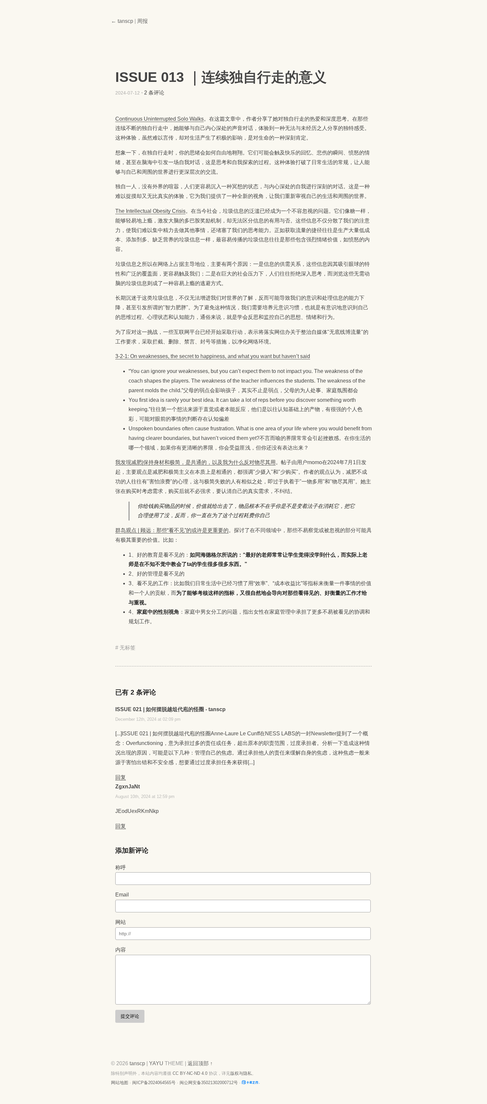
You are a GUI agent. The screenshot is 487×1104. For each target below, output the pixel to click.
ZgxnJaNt (127, 786)
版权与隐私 (241, 1073)
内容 (120, 949)
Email (122, 894)
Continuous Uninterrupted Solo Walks (159, 119)
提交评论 (130, 1016)
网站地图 (119, 1082)
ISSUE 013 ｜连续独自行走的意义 (221, 77)
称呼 (120, 867)
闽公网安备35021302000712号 (209, 1082)
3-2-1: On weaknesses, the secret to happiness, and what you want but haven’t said (212, 356)
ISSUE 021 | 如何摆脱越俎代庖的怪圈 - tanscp (170, 709)
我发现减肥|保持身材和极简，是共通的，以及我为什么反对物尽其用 (195, 462)
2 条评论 (154, 92)
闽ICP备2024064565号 (154, 1082)
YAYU (156, 1063)
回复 (120, 777)
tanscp (137, 1063)
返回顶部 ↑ (200, 1063)
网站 (120, 922)
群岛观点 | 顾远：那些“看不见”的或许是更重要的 (172, 530)
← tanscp (122, 21)
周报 (142, 21)
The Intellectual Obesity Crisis (150, 211)
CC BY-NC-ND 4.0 (190, 1073)
